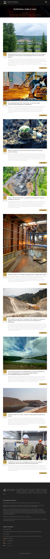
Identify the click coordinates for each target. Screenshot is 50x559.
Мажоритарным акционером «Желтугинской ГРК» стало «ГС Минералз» (17, 516)
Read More (43, 67)
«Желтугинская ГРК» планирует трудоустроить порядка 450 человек (27, 274)
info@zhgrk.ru (9, 543)
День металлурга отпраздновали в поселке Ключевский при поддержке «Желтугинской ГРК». (21, 502)
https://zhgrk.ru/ (10, 545)
